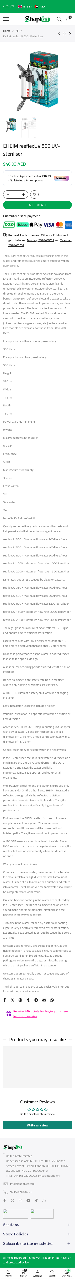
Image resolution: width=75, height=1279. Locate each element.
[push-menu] (6, 19)
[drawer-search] (59, 19)
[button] (31, 6)
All (17, 30)
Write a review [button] (37, 1125)
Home (6, 30)
